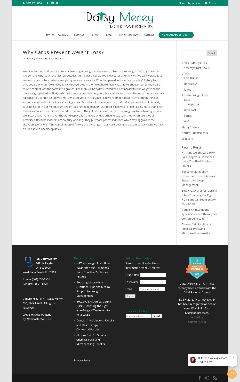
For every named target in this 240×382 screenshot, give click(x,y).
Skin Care (187, 138)
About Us (64, 34)
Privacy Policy (82, 360)
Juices (187, 89)
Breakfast (190, 110)
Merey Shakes (190, 127)
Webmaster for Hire (38, 319)
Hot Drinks (190, 84)
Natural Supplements (195, 133)
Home (50, 34)
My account (195, 3)
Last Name (132, 282)
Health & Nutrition (54, 58)
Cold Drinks (191, 78)
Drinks (186, 73)
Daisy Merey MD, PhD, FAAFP (197, 299)
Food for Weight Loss (195, 95)
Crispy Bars (193, 104)
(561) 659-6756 (41, 279)
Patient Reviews (129, 34)
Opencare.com (197, 322)
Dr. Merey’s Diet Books (196, 68)
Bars (187, 99)
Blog (109, 34)
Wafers (188, 121)
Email (128, 289)
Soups (188, 115)
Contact (149, 34)
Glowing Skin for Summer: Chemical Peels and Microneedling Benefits (197, 229)
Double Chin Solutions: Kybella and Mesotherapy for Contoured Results (199, 214)
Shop (182, 3)
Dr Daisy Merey (34, 58)
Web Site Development (37, 314)
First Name (132, 275)
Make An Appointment (176, 34)
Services (79, 34)
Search (156, 315)
